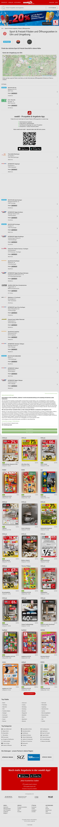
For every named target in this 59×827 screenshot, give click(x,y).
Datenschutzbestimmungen (51, 393)
